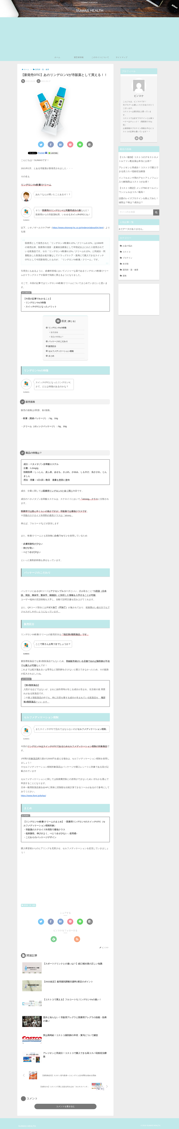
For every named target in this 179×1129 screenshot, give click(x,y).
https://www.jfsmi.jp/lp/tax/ (33, 795)
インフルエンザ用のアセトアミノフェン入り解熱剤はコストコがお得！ (138, 180)
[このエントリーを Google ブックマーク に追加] (46, 153)
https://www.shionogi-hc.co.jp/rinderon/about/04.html (77, 227)
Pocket (41, 153)
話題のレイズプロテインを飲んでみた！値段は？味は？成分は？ (138, 200)
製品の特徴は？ (57, 337)
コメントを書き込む (65, 1106)
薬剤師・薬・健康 (29, 905)
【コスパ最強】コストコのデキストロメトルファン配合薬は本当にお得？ (138, 159)
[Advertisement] (89, 35)
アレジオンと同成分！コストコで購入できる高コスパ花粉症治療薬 (138, 169)
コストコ (126, 252)
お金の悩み (127, 246)
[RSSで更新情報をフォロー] (77, 939)
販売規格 (54, 332)
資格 (125, 276)
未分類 (125, 264)
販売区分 (52, 346)
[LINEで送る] (53, 153)
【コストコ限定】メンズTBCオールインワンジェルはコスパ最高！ (138, 190)
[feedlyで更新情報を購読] (54, 939)
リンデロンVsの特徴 (57, 328)
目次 (64, 321)
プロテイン (127, 258)
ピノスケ (139, 96)
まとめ (51, 356)
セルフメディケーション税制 (61, 351)
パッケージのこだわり (58, 341)
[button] (156, 212)
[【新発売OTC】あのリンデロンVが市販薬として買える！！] (60, 144)
